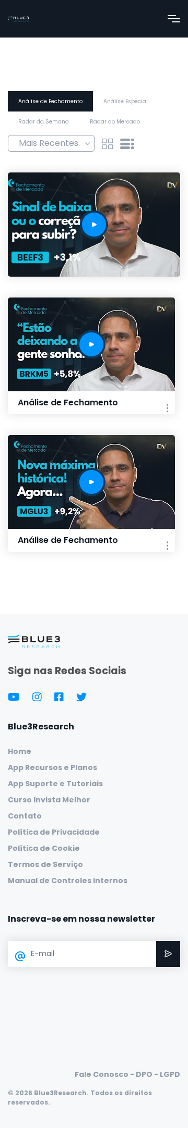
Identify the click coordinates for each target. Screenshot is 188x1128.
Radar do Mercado (115, 122)
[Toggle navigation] (174, 18)
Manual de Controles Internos (67, 880)
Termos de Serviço (45, 864)
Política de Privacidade (54, 832)
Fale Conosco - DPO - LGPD (127, 1074)
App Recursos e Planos (52, 767)
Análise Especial (125, 101)
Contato (25, 816)
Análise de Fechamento (50, 101)
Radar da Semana (43, 122)
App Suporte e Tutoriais (55, 783)
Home (19, 751)
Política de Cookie (44, 848)
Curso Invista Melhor (49, 800)
